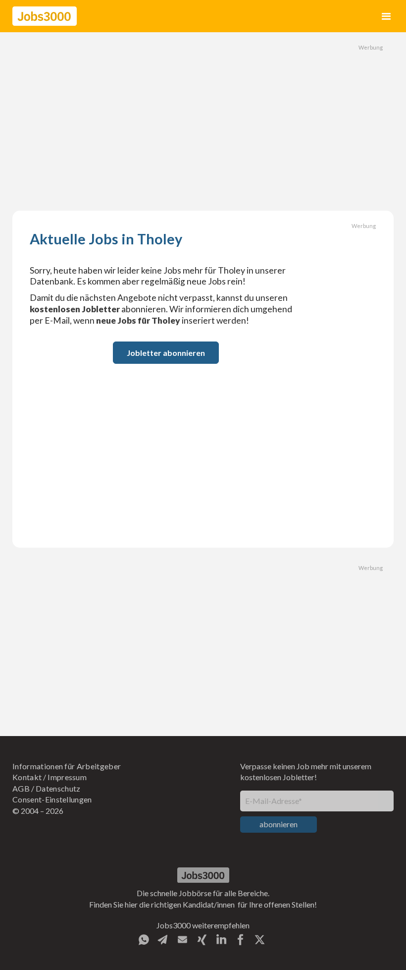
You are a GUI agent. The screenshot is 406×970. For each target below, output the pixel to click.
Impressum (67, 777)
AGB (21, 788)
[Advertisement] (203, 121)
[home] (44, 16)
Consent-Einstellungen (52, 799)
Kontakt (27, 777)
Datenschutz (58, 788)
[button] (386, 16)
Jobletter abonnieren (166, 352)
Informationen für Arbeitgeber (66, 766)
